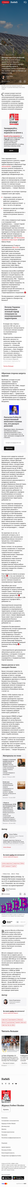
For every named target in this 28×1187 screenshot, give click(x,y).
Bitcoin (4, 1022)
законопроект (6, 166)
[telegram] (12, 1083)
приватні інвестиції (21, 1022)
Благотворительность (8, 1153)
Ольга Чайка (9, 76)
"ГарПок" (14, 866)
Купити (11, 150)
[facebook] (5, 1083)
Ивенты (4, 1129)
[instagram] (9, 1083)
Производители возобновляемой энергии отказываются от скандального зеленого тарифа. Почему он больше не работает (9, 788)
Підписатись (9, 448)
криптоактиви (10, 1022)
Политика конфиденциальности (11, 1137)
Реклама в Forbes (6, 1150)
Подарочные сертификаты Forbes (11, 1155)
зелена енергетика (7, 863)
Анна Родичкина (11, 889)
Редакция (4, 1143)
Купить (6, 1109)
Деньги (3, 54)
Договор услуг (6, 1126)
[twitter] (2, 1083)
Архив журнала (6, 1147)
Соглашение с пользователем (10, 1120)
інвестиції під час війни (8, 1025)
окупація (8, 866)
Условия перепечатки (8, 1132)
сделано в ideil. (21, 1183)
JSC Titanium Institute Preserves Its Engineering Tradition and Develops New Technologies (10, 1058)
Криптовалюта (12, 1019)
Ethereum (20, 1019)
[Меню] (25, 2)
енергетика (16, 863)
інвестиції (4, 1019)
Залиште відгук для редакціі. (10, 857)
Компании (5, 797)
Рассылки (4, 1135)
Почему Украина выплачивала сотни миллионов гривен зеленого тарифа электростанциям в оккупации (9, 767)
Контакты (4, 1118)
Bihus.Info (15, 247)
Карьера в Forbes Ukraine (9, 1123)
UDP (3, 866)
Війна (22, 863)
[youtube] (16, 1083)
